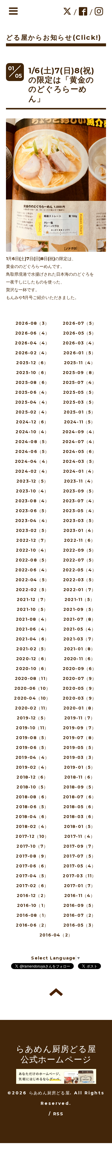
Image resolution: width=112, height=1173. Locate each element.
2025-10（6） (32, 372)
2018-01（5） (80, 826)
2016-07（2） (79, 915)
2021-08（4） (32, 619)
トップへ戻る (56, 992)
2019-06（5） (32, 747)
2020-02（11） (32, 708)
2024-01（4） (79, 471)
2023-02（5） (32, 530)
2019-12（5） (32, 718)
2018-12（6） (32, 777)
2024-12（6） (32, 422)
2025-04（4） (32, 402)
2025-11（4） (80, 362)
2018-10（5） (32, 787)
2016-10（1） (32, 905)
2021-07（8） (79, 619)
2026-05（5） (79, 333)
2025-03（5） (79, 402)
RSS (58, 1113)
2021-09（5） (79, 609)
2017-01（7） (80, 885)
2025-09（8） (79, 372)
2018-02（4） (32, 826)
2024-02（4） (32, 471)
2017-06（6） (32, 866)
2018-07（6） (79, 797)
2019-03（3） (79, 757)
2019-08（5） (32, 737)
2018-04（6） (32, 816)
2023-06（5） (32, 510)
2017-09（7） (79, 846)
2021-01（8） (80, 649)
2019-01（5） (80, 767)
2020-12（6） (32, 658)
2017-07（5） (79, 856)
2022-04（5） (32, 579)
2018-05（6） (79, 806)
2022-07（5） (79, 560)
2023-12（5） (32, 481)
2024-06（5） (32, 451)
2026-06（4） (32, 333)
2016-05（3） (79, 925)
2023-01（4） (79, 530)
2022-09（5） (79, 550)
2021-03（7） (79, 639)
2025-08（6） (32, 382)
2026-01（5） (79, 353)
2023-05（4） (79, 510)
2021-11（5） (80, 599)
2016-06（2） (32, 925)
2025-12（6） (32, 362)
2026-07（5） (79, 323)
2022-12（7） (32, 540)
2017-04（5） (32, 875)
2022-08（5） (32, 560)
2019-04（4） (32, 757)
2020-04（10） (32, 698)
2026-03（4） (80, 343)
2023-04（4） (32, 520)
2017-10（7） (32, 846)
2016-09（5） (79, 905)
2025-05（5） (79, 392)
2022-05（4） (79, 570)
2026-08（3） (32, 323)
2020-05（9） (79, 688)
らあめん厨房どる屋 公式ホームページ (56, 1054)
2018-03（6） (79, 816)
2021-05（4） (79, 629)
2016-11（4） (79, 895)
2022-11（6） (79, 540)
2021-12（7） (32, 599)
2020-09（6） (80, 668)
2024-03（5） (79, 461)
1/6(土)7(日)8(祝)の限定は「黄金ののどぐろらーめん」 (61, 84)
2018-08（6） (32, 797)
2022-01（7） (79, 589)
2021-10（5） (32, 609)
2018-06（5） (32, 806)
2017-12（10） (32, 836)
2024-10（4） (32, 431)
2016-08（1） (32, 915)
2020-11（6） (80, 658)
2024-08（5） (32, 441)
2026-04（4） (32, 343)
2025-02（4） (32, 412)
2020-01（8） (79, 708)
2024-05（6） (80, 451)
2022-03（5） (79, 579)
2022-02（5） (32, 589)
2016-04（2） (56, 935)
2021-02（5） (32, 649)
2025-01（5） (80, 412)
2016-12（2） (32, 895)
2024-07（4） (79, 441)
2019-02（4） (32, 767)
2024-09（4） (79, 431)
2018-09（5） (79, 787)
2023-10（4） (32, 491)
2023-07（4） (80, 501)
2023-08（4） (32, 501)
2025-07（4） (80, 382)
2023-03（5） (79, 520)
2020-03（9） (79, 698)
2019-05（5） (79, 747)
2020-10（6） (32, 668)
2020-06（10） (32, 688)
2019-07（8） (79, 737)
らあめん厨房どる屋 (49, 1093)
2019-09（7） (79, 727)
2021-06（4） (32, 629)
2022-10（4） (32, 550)
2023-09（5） (79, 491)
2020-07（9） (80, 678)
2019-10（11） (32, 727)
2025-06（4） (32, 392)
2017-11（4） (79, 836)
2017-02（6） (32, 885)
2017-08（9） (32, 856)
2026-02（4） (32, 353)
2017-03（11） (79, 875)
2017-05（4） (79, 866)
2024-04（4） (32, 461)
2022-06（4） (32, 570)
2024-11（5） (80, 422)
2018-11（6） (79, 777)
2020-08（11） (32, 678)
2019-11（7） (79, 718)
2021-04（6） (32, 639)
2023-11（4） (80, 481)
